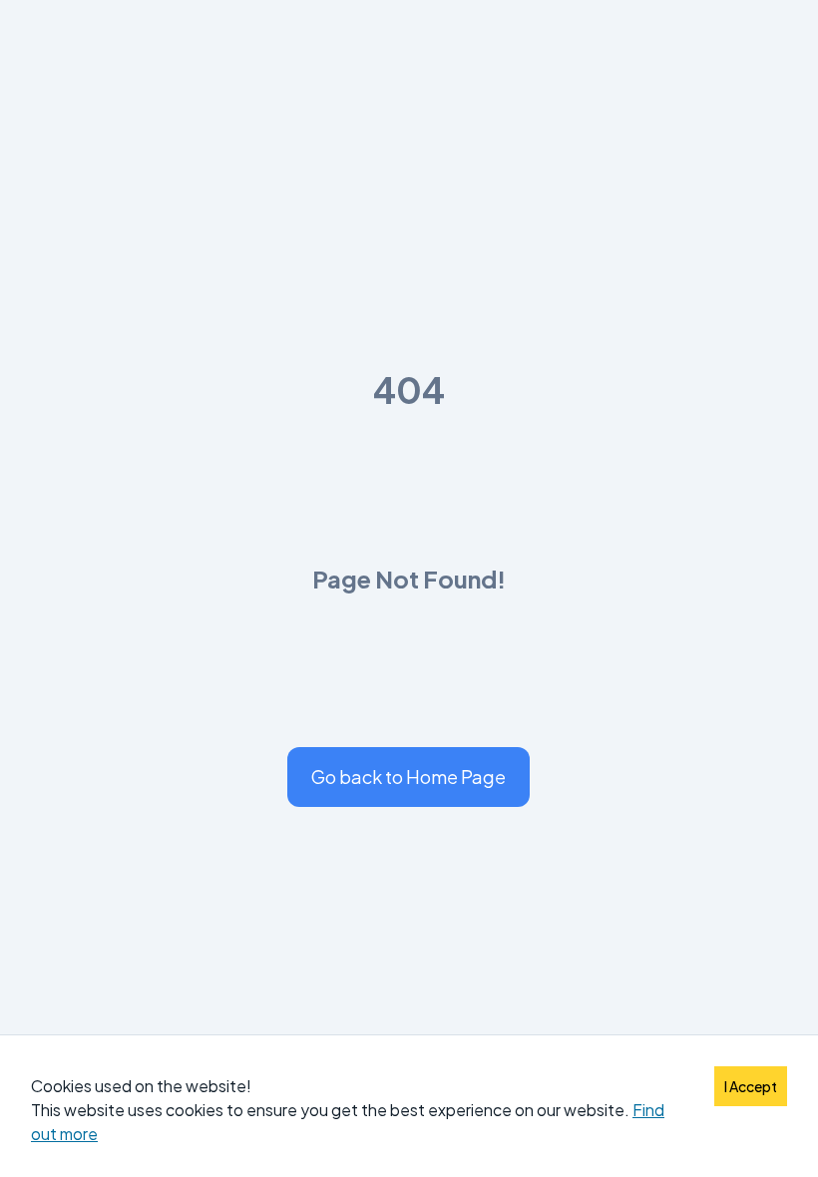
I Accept (750, 1086)
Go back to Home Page (408, 776)
